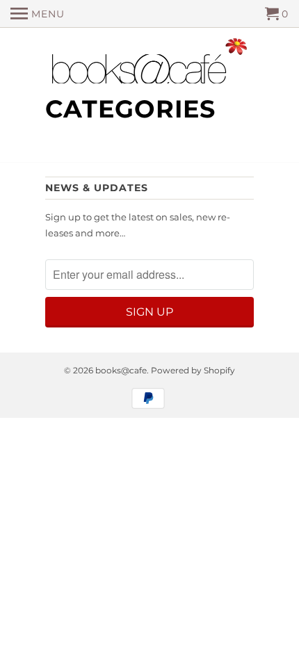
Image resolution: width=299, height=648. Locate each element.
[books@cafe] (149, 64)
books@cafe (121, 370)
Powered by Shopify (193, 370)
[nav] (37, 14)
